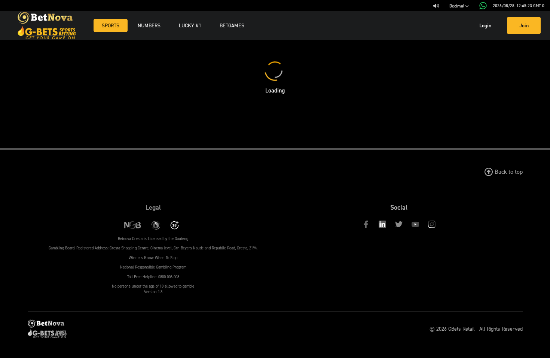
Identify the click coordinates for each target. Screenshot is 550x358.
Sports (110, 25)
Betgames (232, 25)
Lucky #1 (190, 25)
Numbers (149, 25)
